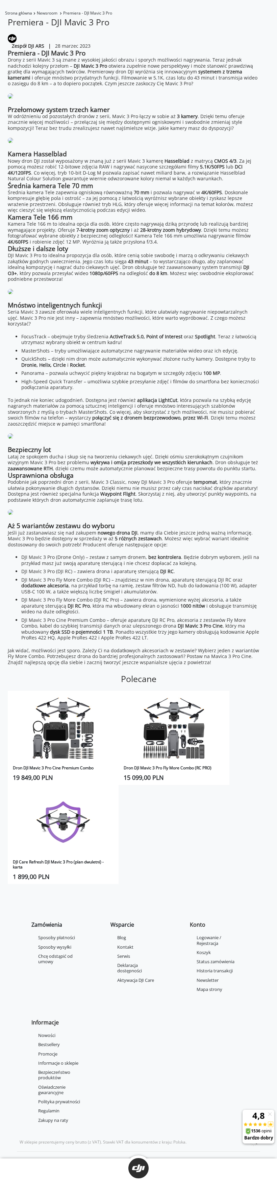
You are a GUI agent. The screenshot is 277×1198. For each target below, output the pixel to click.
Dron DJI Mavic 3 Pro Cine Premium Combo (53, 767)
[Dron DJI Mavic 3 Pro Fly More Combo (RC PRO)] (174, 728)
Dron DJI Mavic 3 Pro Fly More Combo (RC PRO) (167, 767)
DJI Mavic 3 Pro (90, 66)
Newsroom (47, 13)
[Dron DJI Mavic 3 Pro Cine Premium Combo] (63, 728)
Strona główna (18, 13)
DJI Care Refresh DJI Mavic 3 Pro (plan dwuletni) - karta (58, 864)
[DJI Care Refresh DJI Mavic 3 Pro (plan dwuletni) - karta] (63, 822)
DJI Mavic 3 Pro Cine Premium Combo (63, 620)
